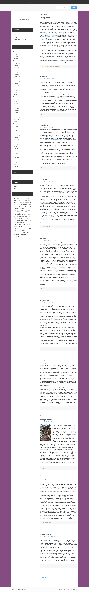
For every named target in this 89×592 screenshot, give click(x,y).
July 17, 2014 (47, 363)
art (44, 226)
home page (45, 114)
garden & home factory (24, 213)
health (29, 215)
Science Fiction (17, 33)
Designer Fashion (44, 301)
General (15, 186)
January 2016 (16, 108)
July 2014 (15, 121)
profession (24, 228)
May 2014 (16, 125)
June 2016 (16, 103)
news (56, 66)
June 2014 (16, 123)
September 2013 (17, 139)
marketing (17, 224)
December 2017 (17, 79)
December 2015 (17, 110)
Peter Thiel (45, 88)
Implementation (44, 179)
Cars (15, 202)
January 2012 (16, 157)
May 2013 (16, 141)
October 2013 (16, 137)
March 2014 (16, 128)
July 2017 (15, 88)
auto (17, 198)
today (24, 232)
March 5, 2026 (47, 181)
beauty (27, 198)
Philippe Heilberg (47, 99)
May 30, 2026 (47, 78)
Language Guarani (45, 480)
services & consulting (19, 230)
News (52, 20)
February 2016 (16, 106)
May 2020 (16, 61)
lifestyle (20, 222)
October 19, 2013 (48, 536)
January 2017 (16, 96)
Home (13, 8)
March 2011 (16, 164)
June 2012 (16, 153)
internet (26, 218)
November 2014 (17, 114)
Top (40, 175)
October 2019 (16, 65)
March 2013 (16, 144)
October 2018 (16, 78)
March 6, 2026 (47, 127)
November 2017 (17, 81)
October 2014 (16, 116)
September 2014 (17, 117)
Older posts (43, 577)
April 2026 (16, 56)
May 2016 (16, 105)
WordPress (75, 589)
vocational (21, 236)
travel (16, 234)
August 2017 (16, 87)
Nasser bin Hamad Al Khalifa (48, 36)
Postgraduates (44, 361)
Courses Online (17, 41)
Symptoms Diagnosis (18, 35)
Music (16, 226)
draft (15, 206)
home (15, 218)
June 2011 (16, 162)
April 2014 (16, 126)
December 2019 (17, 63)
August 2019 (16, 69)
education (18, 206)
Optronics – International (18, 2)
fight (46, 226)
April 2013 (16, 143)
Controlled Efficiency (45, 534)
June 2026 (16, 52)
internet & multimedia (22, 220)
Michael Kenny (44, 125)
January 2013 (16, 148)
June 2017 (16, 90)
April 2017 (16, 92)
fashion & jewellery (18, 211)
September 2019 (17, 67)
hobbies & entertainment (24, 216)
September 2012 (17, 152)
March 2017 (16, 94)
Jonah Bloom (54, 53)
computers (17, 204)
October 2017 (16, 83)
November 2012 (17, 150)
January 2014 (16, 132)
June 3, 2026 (47, 20)
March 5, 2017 (47, 302)
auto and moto (21, 198)
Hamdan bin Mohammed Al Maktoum (48, 194)
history (16, 216)
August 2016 (16, 99)
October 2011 (16, 159)
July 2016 (15, 101)
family (28, 210)
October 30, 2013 (48, 482)
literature (24, 222)
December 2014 (17, 112)
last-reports (51, 66)
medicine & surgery (25, 224)
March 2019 (16, 72)
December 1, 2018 (48, 240)
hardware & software (20, 215)
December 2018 (17, 74)
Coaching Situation (45, 18)
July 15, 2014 (47, 421)
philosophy (19, 228)
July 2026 (15, 51)
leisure (16, 222)
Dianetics (15, 37)
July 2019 (15, 70)
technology (18, 232)
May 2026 (16, 54)
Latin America (43, 238)
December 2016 (17, 97)
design (30, 204)
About (75, 2)
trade (27, 232)
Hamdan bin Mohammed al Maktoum (53, 139)
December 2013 (17, 134)
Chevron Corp (43, 39)
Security (29, 228)
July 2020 (15, 60)
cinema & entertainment (24, 202)
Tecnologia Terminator (46, 420)
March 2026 (16, 58)
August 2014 (16, 119)
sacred (58, 66)
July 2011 (15, 161)
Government (46, 66)
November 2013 (17, 135)
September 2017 (17, 85)
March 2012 (16, 155)
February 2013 (16, 146)
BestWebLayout (67, 589)
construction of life (24, 204)
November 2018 (17, 76)
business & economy (22, 200)
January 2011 (16, 166)
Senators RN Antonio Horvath (20, 39)
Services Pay (43, 76)
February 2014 (16, 130)
